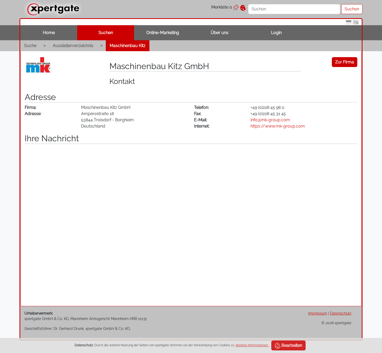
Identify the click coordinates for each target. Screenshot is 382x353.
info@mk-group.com (270, 119)
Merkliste (221, 7)
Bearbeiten (291, 345)
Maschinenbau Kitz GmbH (159, 66)
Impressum (317, 313)
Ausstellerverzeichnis (73, 45)
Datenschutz (340, 313)
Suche (30, 45)
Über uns (219, 32)
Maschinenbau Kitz (128, 45)
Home (49, 32)
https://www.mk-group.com (278, 126)
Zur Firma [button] (344, 61)
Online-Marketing (162, 32)
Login (276, 32)
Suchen (105, 32)
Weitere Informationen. (252, 345)
